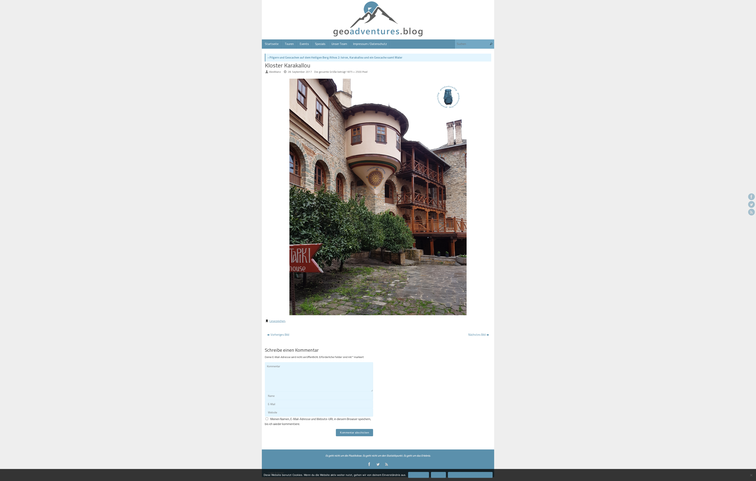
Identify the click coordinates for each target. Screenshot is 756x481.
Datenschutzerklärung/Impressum (470, 474)
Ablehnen (438, 474)
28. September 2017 (300, 72)
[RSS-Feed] (751, 212)
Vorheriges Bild (280, 334)
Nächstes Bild (477, 334)
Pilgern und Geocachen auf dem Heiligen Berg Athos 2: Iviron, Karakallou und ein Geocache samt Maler (334, 57)
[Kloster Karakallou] (378, 197)
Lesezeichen (277, 321)
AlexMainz (275, 72)
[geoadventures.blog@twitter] (751, 204)
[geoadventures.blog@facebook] (751, 196)
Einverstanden (418, 474)
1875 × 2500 (354, 72)
